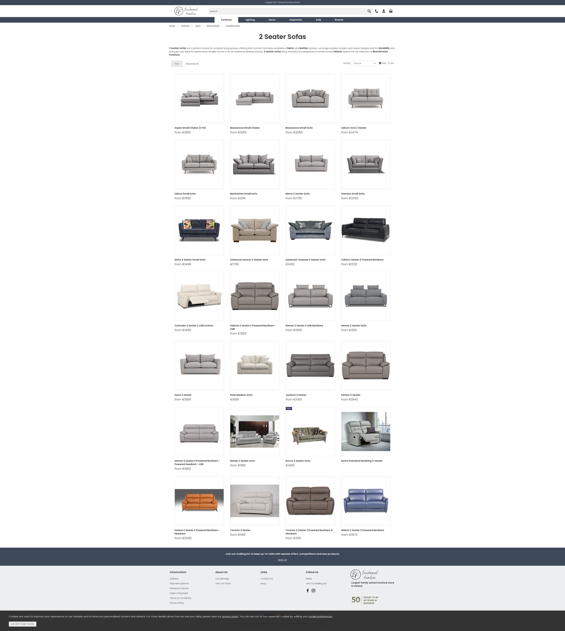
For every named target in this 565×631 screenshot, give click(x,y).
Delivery (174, 578)
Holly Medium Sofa (241, 395)
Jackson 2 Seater (296, 395)
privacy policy (230, 616)
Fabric (297, 268)
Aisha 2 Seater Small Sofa (190, 259)
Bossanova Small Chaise (245, 127)
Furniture (226, 19)
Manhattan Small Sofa (243, 193)
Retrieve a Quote (179, 588)
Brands (339, 19)
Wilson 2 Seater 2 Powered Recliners (362, 530)
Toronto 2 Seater (240, 530)
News (309, 578)
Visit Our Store (223, 583)
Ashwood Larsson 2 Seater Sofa (249, 259)
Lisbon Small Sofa (185, 193)
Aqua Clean (323, 268)
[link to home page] (186, 11)
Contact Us (267, 578)
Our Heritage (222, 578)
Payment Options (179, 583)
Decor (272, 19)
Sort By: (347, 63)
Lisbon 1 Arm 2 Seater (353, 127)
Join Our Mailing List (316, 583)
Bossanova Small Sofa (299, 127)
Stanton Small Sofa (352, 193)
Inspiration (295, 19)
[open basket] (391, 11)
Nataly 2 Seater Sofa (242, 460)
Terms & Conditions (180, 598)
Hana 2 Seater (183, 395)
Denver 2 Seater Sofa (353, 325)
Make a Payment (179, 593)
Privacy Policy (177, 602)
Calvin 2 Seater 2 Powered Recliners (362, 259)
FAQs (263, 583)
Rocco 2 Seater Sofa (298, 460)
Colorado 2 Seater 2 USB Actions (194, 325)
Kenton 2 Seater (350, 395)
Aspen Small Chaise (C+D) (190, 127)
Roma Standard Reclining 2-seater (362, 460)
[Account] (384, 11)
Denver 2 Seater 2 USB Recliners (304, 325)
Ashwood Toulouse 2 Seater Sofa (305, 259)
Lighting (250, 19)
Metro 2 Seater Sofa (298, 193)
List (392, 63)
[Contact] (377, 11)
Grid (384, 63)
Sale (318, 19)
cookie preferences (320, 616)
